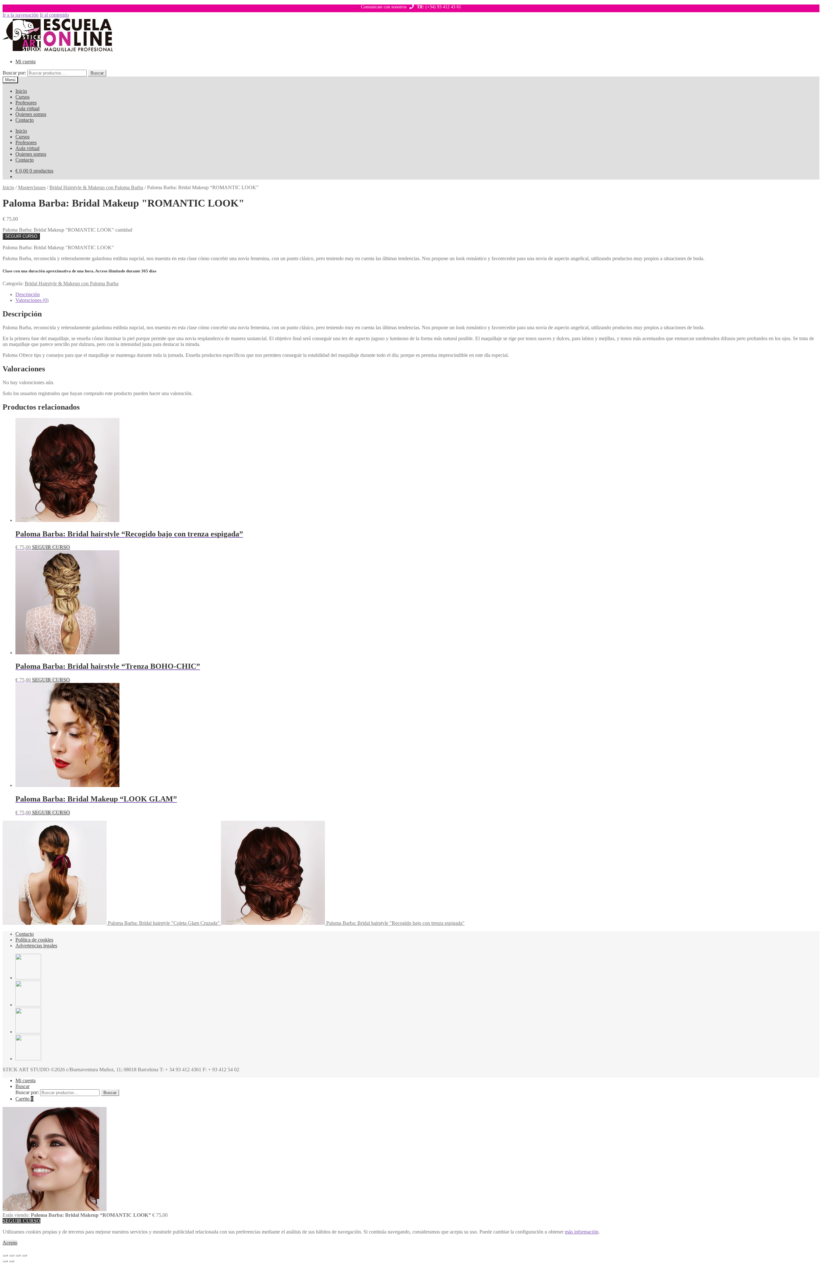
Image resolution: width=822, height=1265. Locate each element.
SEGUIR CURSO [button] (51, 547)
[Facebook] (28, 977)
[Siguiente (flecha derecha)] (11, 1261)
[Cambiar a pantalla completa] (11, 1255)
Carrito (24, 1098)
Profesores (26, 102)
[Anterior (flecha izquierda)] (5, 1261)
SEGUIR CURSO (21, 236)
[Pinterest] (28, 1031)
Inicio (21, 91)
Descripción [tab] (27, 294)
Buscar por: (14, 72)
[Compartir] (18, 1255)
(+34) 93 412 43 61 (439, 6)
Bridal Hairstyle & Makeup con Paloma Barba (96, 187)
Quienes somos (30, 114)
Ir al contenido (54, 15)
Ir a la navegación (21, 15)
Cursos (22, 97)
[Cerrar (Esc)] (24, 1255)
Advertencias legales (36, 945)
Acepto (10, 1242)
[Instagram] (28, 1058)
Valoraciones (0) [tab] (31, 300)
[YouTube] (28, 1004)
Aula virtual (27, 108)
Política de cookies (34, 939)
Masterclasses (32, 187)
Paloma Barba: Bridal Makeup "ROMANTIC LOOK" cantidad (67, 230)
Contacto (24, 120)
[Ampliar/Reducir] (5, 1255)
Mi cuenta (25, 61)
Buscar (97, 73)
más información (582, 1231)
